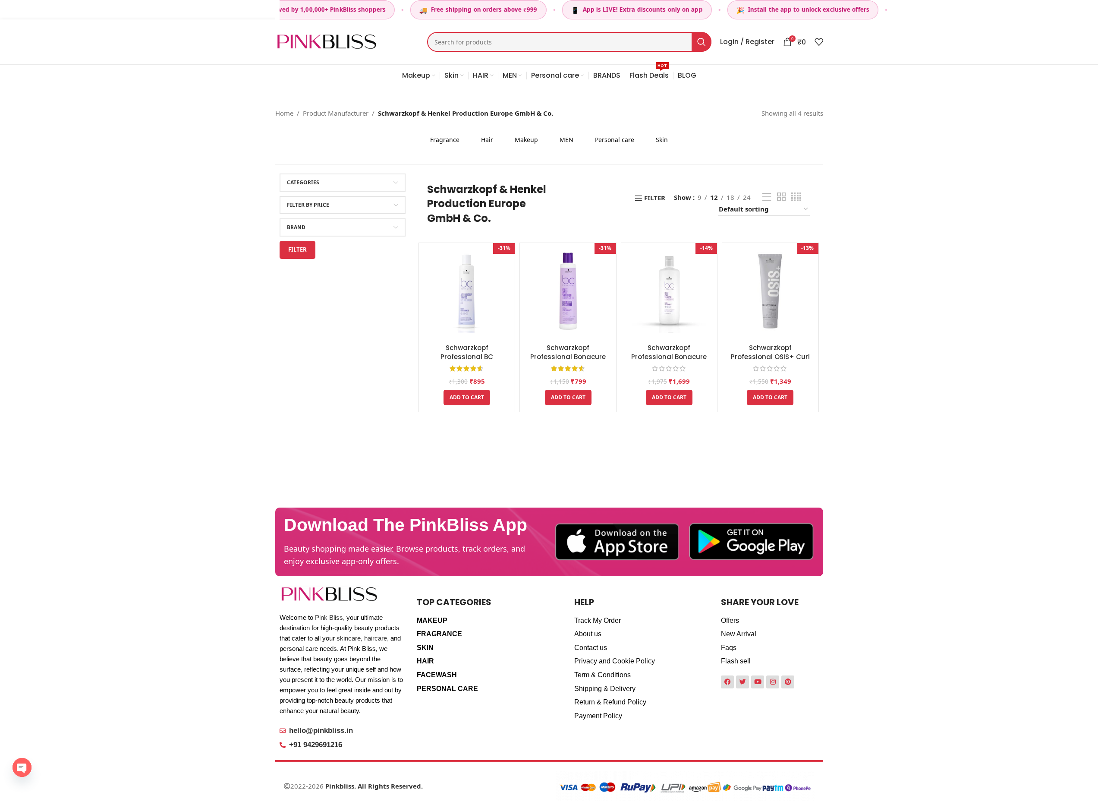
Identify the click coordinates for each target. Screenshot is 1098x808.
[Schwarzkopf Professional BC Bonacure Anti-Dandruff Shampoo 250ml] (467, 291)
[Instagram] (772, 681)
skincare (349, 638)
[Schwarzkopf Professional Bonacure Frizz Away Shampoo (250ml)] (568, 291)
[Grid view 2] (781, 197)
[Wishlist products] (818, 41)
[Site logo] (326, 41)
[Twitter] (742, 681)
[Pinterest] (787, 681)
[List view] (766, 197)
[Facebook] (727, 681)
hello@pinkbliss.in (321, 730)
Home (284, 113)
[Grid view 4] (796, 197)
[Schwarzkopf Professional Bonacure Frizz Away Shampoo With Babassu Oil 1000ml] (669, 291)
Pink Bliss (329, 617)
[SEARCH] (701, 42)
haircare (375, 638)
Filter (297, 249)
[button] (467, 397)
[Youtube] (757, 681)
